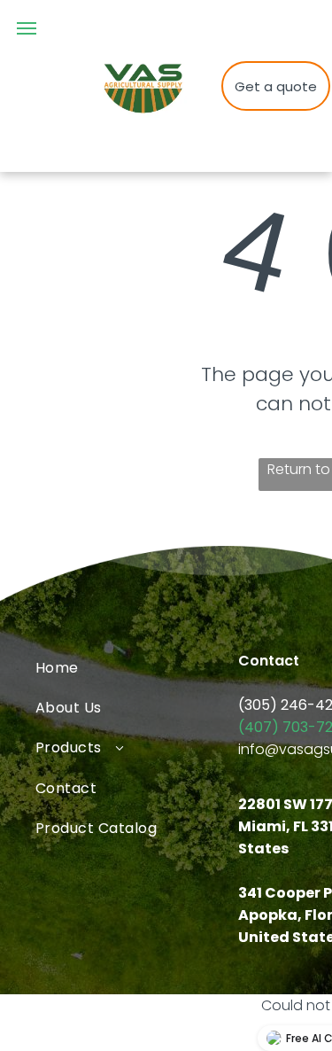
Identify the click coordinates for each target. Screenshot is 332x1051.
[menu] (26, 28)
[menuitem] (136, 667)
